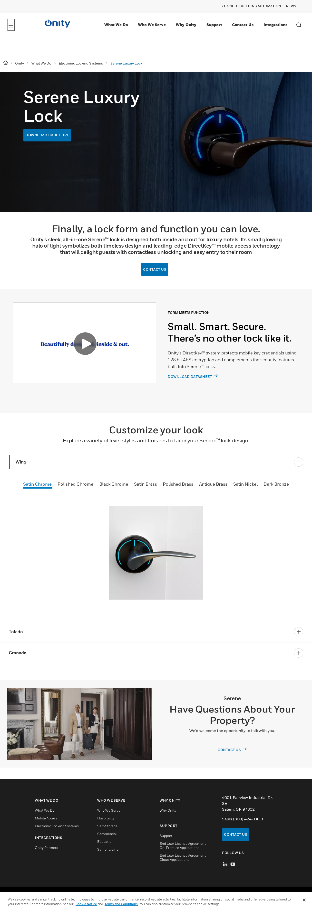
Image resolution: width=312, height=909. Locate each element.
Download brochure (47, 135)
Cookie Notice (86, 904)
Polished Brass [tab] (178, 484)
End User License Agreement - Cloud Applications (184, 857)
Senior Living (107, 849)
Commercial (107, 834)
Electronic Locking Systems (57, 826)
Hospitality (106, 818)
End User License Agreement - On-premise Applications (184, 845)
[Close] (304, 900)
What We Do (116, 24)
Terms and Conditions (121, 904)
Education (105, 841)
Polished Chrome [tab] (75, 484)
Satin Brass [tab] (145, 484)
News (291, 6)
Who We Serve (152, 24)
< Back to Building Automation (251, 6)
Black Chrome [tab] (113, 484)
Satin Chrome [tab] (37, 484)
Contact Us (243, 24)
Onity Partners (46, 847)
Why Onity (186, 24)
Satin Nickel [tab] (245, 484)
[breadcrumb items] (6, 62)
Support (214, 24)
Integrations (275, 24)
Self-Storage (107, 826)
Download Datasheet (190, 376)
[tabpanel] (156, 351)
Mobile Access (46, 818)
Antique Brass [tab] (213, 484)
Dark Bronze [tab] (276, 484)
